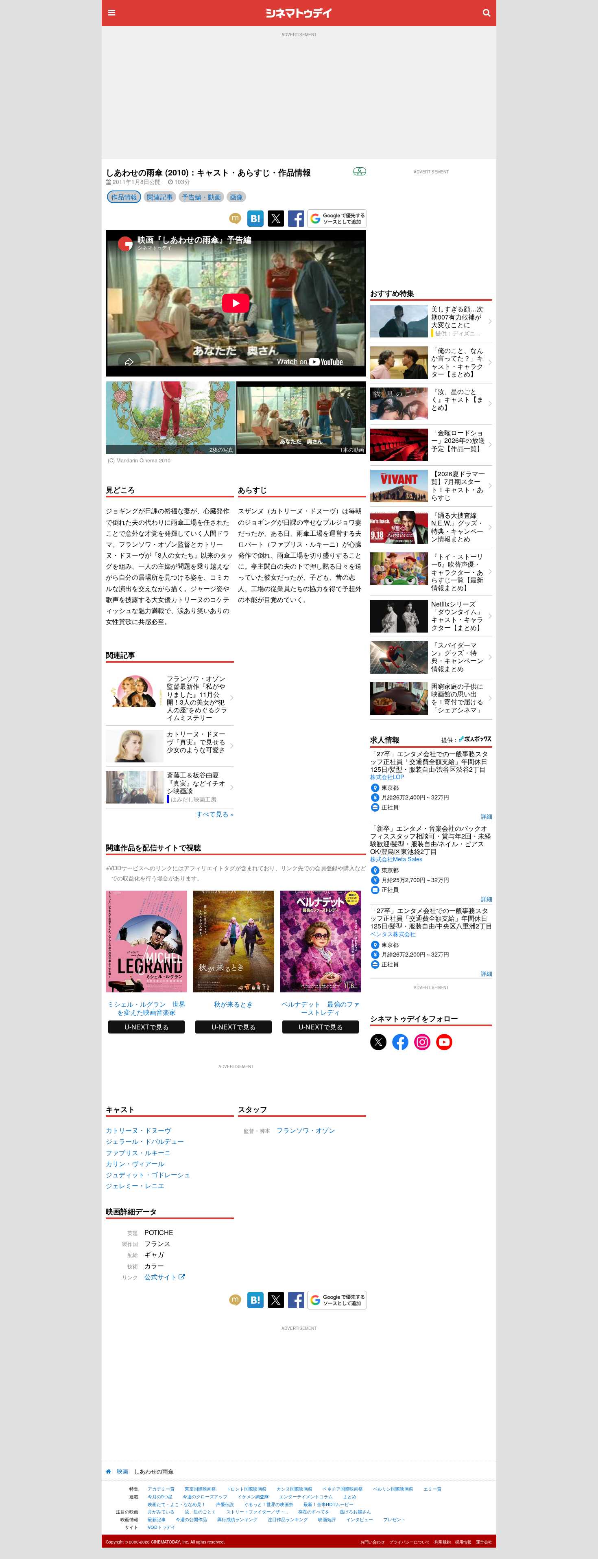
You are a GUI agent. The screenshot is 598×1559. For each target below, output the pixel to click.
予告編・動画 (201, 196)
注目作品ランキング (288, 1519)
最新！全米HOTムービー (328, 1504)
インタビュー (359, 1519)
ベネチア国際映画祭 (343, 1488)
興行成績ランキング (237, 1519)
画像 (236, 196)
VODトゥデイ (161, 1527)
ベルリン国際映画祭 (393, 1488)
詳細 (486, 815)
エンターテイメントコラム (306, 1496)
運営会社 (484, 1542)
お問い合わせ (372, 1542)
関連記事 (160, 196)
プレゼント (394, 1519)
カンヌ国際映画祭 (294, 1488)
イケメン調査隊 (253, 1496)
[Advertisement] (299, 98)
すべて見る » (215, 814)
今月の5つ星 (160, 1496)
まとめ (349, 1496)
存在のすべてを (314, 1511)
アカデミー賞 (161, 1488)
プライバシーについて (409, 1542)
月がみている (161, 1511)
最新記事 (157, 1519)
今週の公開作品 (191, 1519)
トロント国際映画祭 (246, 1488)
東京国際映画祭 (200, 1488)
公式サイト (161, 1276)
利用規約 (442, 1542)
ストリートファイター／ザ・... (257, 1511)
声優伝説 (225, 1504)
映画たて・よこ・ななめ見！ (177, 1504)
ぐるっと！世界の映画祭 (268, 1504)
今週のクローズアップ (205, 1496)
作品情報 (124, 196)
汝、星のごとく (200, 1511)
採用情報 (463, 1542)
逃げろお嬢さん (355, 1511)
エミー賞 (432, 1488)
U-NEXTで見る (146, 1026)
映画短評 (327, 1519)
